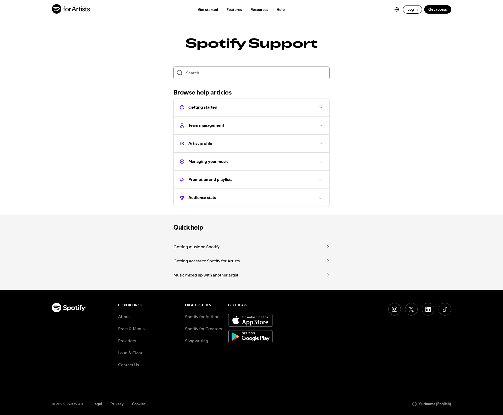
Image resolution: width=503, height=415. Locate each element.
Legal (97, 404)
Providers (127, 341)
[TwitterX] (411, 309)
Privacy (117, 404)
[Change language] (396, 9)
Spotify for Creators (203, 328)
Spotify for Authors (202, 316)
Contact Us (128, 365)
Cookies (139, 404)
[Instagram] (394, 309)
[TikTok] (445, 309)
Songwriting (196, 341)
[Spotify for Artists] (71, 9)
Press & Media (131, 328)
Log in (412, 9)
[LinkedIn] (428, 309)
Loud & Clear (130, 353)
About (124, 316)
